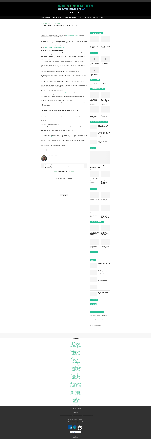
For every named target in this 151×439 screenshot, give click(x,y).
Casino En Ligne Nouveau (75, 382)
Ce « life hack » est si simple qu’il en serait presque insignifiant (102, 272)
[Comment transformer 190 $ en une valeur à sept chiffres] (93, 134)
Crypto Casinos (75, 353)
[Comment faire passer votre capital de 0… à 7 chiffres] (93, 142)
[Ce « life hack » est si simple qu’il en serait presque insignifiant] (93, 272)
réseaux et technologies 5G (53, 69)
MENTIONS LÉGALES (87, 415)
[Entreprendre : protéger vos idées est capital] (93, 127)
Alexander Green (52, 155)
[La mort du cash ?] (93, 287)
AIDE (92, 415)
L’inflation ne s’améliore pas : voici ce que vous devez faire (105, 234)
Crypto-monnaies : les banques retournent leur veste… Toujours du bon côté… (94, 201)
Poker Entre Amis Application (75, 394)
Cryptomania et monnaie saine (104, 200)
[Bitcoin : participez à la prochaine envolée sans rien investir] (94, 109)
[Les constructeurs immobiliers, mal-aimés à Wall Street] (100, 157)
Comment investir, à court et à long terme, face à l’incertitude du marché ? (94, 45)
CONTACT (102, 17)
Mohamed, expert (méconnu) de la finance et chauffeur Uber (94, 214)
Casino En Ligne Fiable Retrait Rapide (75, 341)
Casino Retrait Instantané (75, 357)
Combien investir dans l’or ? (93, 247)
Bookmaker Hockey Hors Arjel (75, 380)
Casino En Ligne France (75, 348)
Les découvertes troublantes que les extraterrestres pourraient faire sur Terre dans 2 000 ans (105, 215)
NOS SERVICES (88, 17)
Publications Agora (78, 434)
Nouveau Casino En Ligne (75, 355)
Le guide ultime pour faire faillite (103, 293)
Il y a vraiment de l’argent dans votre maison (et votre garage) (94, 101)
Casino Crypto (75, 384)
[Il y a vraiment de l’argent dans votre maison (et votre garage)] (94, 95)
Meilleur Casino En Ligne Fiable (75, 350)
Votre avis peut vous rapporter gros (105, 115)
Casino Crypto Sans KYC (75, 372)
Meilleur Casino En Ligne (75, 342)
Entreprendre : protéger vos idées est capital (103, 126)
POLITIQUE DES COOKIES (77, 415)
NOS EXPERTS (95, 17)
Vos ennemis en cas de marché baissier (105, 247)
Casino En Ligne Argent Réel (75, 391)
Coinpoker (75, 389)
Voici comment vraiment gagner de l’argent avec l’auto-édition (105, 101)
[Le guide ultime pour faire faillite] (93, 294)
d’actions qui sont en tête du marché (72, 35)
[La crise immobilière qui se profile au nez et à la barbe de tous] (94, 174)
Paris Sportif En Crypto (75, 340)
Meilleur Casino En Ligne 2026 (75, 363)
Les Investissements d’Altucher (94, 64)
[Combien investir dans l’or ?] (94, 242)
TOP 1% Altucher (104, 63)
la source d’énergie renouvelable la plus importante (61, 92)
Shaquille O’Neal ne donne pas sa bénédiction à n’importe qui (104, 264)
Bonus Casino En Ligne (76, 397)
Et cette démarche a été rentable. (76, 32)
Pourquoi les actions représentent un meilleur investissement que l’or (94, 234)
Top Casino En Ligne (75, 373)
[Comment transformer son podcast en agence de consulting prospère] (93, 279)
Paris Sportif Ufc (75, 360)
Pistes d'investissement (55, 23)
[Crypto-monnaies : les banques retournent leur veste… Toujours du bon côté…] (94, 195)
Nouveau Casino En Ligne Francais (75, 364)
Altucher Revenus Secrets (94, 75)
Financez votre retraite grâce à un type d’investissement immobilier (105, 181)
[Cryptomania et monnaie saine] (105, 195)
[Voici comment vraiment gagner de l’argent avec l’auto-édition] (105, 95)
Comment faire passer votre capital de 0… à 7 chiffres (103, 141)
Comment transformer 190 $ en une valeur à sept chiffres (104, 133)
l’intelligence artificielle (54, 136)
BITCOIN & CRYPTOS (57, 17)
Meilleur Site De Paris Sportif (75, 387)
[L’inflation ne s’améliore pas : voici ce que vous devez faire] (105, 228)
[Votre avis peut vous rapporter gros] (105, 109)
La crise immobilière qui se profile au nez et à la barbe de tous (94, 180)
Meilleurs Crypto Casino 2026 (75, 383)
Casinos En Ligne (75, 369)
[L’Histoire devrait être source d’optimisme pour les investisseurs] (105, 39)
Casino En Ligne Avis (75, 381)
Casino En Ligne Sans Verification (75, 385)
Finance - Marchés (45, 23)
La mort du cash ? (102, 285)
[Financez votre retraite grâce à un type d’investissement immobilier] (105, 174)
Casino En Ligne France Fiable (75, 367)
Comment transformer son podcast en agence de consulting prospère (104, 279)
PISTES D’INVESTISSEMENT (46, 17)
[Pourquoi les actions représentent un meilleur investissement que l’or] (94, 228)
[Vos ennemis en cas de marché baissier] (105, 242)
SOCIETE (82, 17)
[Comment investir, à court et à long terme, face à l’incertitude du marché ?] (94, 39)
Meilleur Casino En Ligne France (75, 346)
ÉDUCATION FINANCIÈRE (73, 17)
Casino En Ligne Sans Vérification (75, 379)
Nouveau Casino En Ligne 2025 (75, 339)
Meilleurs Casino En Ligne (75, 362)
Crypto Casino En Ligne (75, 396)
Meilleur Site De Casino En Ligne (75, 356)
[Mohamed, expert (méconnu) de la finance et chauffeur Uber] (94, 208)
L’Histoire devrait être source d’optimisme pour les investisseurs (105, 45)
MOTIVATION (65, 17)
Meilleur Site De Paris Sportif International (75, 358)
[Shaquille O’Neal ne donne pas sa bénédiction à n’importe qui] (93, 265)
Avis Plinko (75, 361)
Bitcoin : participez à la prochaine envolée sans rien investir (94, 115)
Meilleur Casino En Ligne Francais (75, 349)
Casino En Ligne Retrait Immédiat (75, 403)
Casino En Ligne (75, 345)
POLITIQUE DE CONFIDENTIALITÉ (66, 415)
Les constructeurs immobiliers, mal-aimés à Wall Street (99, 166)
